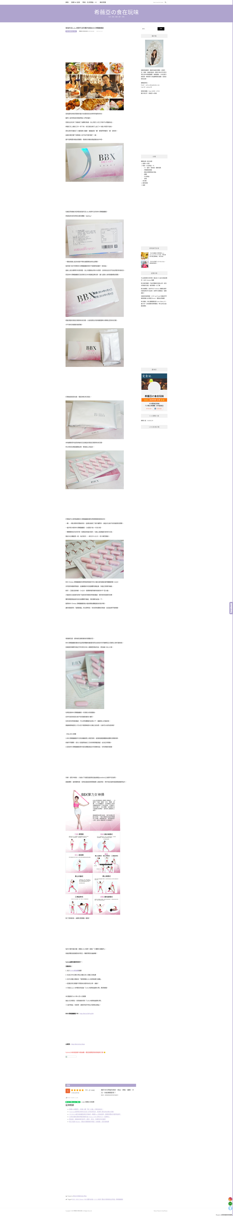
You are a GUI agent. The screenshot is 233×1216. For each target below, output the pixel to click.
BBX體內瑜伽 (88, 1199)
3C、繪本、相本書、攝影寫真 (152, 167)
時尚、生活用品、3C (90, 2)
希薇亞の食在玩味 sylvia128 (86, 31)
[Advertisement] (101, 48)
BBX (73, 1199)
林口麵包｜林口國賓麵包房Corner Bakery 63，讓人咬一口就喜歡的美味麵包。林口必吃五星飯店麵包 (154, 304)
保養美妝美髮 (148, 170)
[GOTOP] (230, 1208)
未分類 (144, 180)
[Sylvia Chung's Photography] (71, 1063)
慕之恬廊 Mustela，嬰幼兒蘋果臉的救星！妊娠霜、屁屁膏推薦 (89, 1121)
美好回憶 (103, 2)
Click (231, 608)
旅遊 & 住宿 (75, 2)
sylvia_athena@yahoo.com (152, 85)
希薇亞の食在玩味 (116, 12)
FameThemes (164, 1211)
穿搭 (145, 178)
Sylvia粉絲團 (74, 970)
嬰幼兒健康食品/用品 (71, 31)
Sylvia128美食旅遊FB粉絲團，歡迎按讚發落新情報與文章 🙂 (85, 1052)
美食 (67, 2)
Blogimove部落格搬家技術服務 (224, 1215)
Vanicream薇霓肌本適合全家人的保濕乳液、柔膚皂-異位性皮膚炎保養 (91, 1112)
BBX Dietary (80, 1199)
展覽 (145, 174)
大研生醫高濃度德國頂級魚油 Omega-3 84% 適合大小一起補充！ (89, 1117)
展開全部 (143, 161)
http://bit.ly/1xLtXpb (78, 1044)
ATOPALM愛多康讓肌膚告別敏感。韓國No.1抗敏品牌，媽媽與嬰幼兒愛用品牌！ (95, 1114)
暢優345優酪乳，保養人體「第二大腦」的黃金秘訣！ (86, 1109)
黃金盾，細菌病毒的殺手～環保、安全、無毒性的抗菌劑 (87, 1119)
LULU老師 (97, 1199)
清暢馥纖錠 (119, 1199)
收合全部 (149, 161)
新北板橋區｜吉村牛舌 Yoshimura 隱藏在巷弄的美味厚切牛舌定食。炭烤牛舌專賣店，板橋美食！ (153, 291)
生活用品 (146, 176)
